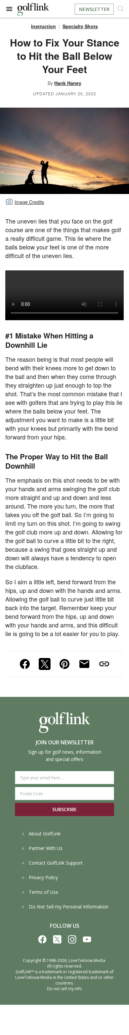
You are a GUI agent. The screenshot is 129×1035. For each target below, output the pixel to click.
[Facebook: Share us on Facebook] (25, 664)
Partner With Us (46, 848)
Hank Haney (67, 83)
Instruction (43, 26)
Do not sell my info (64, 988)
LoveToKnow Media (86, 960)
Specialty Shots (80, 26)
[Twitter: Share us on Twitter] (45, 664)
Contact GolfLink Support (56, 863)
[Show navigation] (9, 9)
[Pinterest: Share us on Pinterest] (64, 664)
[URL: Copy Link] (104, 664)
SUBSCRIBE (64, 809)
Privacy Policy (43, 877)
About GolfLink (45, 833)
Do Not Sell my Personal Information (68, 906)
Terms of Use (43, 892)
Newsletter (94, 9)
